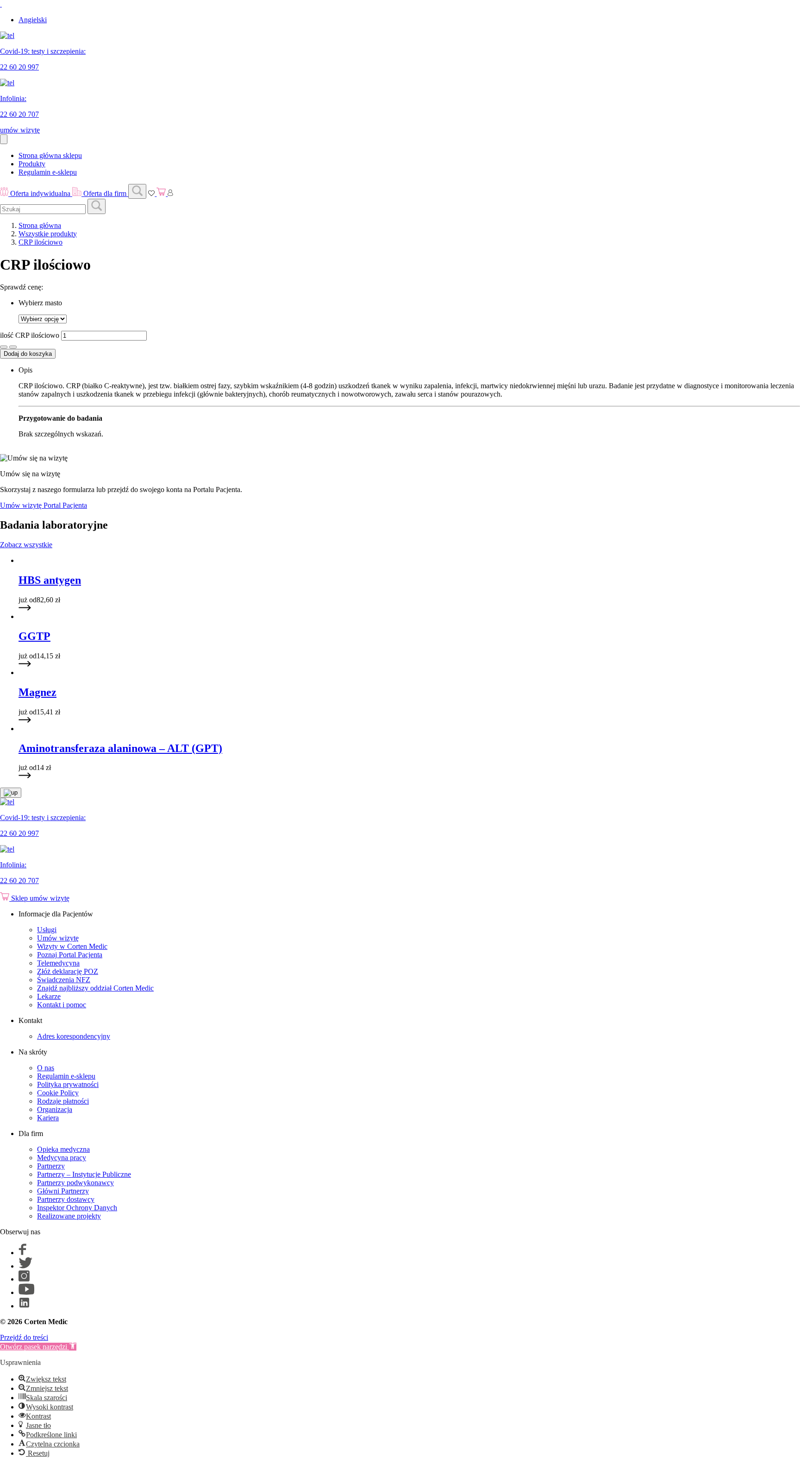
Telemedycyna (58, 963)
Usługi (46, 930)
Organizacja (54, 1109)
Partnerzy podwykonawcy (75, 1183)
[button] (38, 1347)
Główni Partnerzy (63, 1191)
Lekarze (49, 996)
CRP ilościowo (40, 242)
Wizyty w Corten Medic (72, 946)
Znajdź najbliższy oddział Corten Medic (95, 988)
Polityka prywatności (68, 1084)
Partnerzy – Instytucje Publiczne (84, 1174)
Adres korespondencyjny (73, 1036)
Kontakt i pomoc (61, 1005)
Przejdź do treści (24, 1337)
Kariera (48, 1118)
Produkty (32, 164)
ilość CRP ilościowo (29, 335)
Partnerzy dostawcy (65, 1199)
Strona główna (40, 225)
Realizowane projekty (69, 1216)
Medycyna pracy (61, 1158)
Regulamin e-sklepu (48, 172)
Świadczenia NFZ (63, 980)
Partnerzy (51, 1166)
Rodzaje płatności (63, 1101)
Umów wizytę (58, 938)
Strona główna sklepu (50, 155)
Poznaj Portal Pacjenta (69, 955)
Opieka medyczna (63, 1149)
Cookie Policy (58, 1093)
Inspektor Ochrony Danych (77, 1208)
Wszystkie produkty (48, 234)
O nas (45, 1068)
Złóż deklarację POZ (67, 971)
